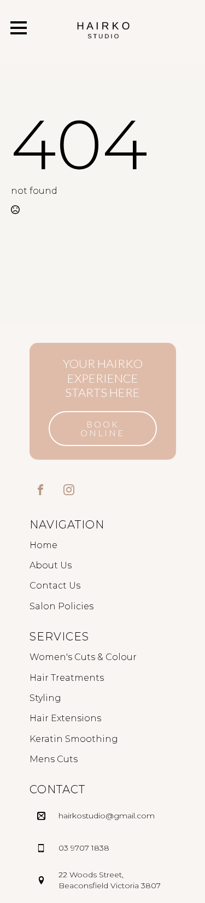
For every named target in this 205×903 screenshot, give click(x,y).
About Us (51, 565)
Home (43, 545)
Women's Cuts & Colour (83, 657)
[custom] (40, 490)
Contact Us (55, 585)
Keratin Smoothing (74, 739)
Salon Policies (61, 606)
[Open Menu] (18, 28)
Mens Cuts (54, 759)
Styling (45, 698)
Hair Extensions (65, 718)
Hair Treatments (67, 678)
